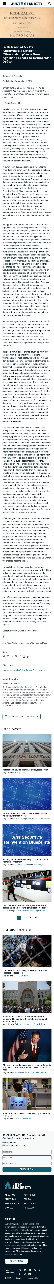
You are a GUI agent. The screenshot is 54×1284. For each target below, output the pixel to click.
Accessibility (33, 1278)
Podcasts (29, 1208)
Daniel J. (12, 683)
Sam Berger (39, 865)
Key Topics (29, 1195)
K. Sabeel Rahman (22, 865)
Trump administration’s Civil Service (17, 670)
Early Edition (10, 1142)
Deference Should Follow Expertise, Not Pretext (25, 770)
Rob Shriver (45, 819)
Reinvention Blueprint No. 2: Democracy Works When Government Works (25, 814)
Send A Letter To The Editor (23, 716)
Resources (30, 1203)
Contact (9, 1208)
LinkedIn (29, 687)
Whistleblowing (39, 670)
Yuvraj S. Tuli (20, 773)
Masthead (10, 1199)
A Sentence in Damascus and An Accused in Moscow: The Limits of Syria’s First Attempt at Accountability (25, 1018)
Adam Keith (19, 1073)
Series (27, 1199)
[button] (49, 3)
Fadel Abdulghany (22, 1024)
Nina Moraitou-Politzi (37, 1073)
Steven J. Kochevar (23, 1119)
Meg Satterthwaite (22, 911)
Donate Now (16, 1261)
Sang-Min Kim (39, 911)
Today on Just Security (15, 1145)
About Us (10, 1195)
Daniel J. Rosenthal (14, 76)
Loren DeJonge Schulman (25, 819)
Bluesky (19, 687)
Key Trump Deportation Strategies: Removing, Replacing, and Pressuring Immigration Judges (25, 906)
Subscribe (25, 1169)
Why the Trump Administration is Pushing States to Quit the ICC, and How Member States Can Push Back (27, 1067)
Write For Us (12, 1203)
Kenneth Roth (39, 1024)
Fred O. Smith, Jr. (22, 976)
